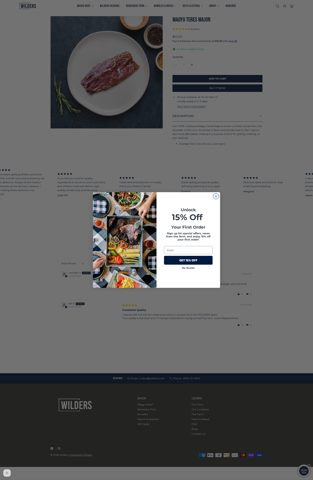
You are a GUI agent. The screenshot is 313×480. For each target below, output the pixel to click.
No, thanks (188, 268)
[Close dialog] (216, 196)
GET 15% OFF (188, 260)
